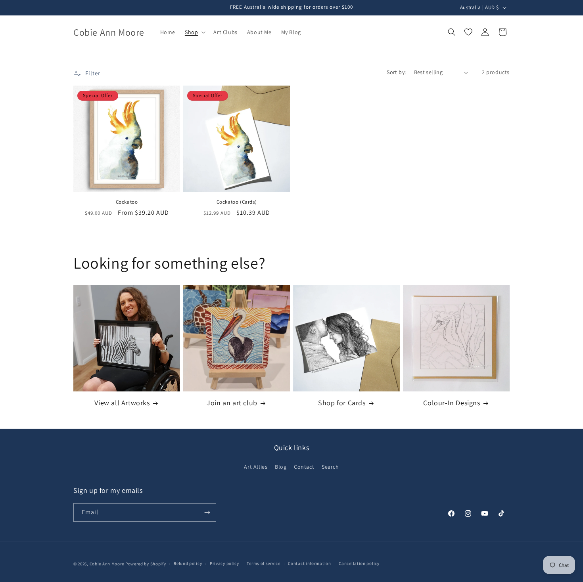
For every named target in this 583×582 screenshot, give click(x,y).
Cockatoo (127, 202)
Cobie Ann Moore (107, 564)
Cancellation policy (359, 563)
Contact (304, 466)
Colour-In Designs (451, 402)
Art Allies (255, 466)
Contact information (309, 563)
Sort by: (396, 72)
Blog (280, 466)
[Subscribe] (207, 512)
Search (330, 466)
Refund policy (188, 563)
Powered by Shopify (145, 564)
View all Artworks (122, 402)
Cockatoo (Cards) (237, 202)
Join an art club (232, 402)
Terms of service (263, 563)
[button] (194, 32)
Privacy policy (224, 563)
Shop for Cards (341, 402)
